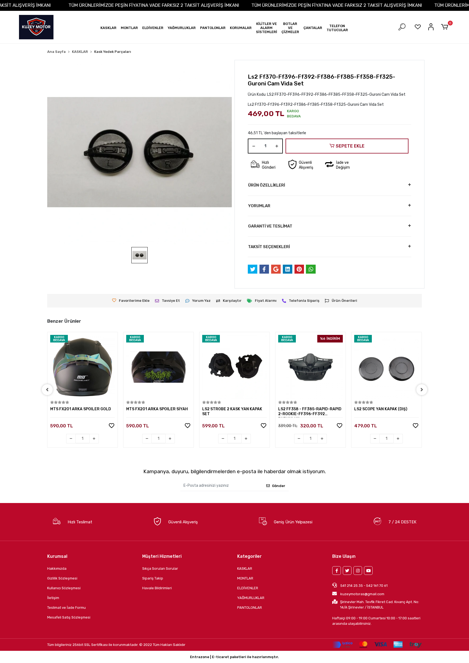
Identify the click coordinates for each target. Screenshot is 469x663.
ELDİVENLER (247, 588)
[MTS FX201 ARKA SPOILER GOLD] (82, 367)
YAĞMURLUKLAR (250, 598)
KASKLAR (244, 568)
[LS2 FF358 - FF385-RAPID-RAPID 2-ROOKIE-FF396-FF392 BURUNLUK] (310, 367)
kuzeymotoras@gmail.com (362, 594)
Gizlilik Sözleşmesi (62, 578)
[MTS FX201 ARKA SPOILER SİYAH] (158, 367)
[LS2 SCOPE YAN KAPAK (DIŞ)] (386, 367)
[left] (47, 390)
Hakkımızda (56, 568)
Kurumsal (57, 556)
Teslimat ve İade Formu (66, 608)
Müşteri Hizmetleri (162, 556)
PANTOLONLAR (249, 608)
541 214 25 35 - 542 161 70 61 (364, 586)
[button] (108, 28)
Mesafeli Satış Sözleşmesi (68, 617)
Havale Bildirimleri (157, 588)
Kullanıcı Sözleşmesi (64, 588)
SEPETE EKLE (350, 146)
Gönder (278, 486)
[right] (422, 390)
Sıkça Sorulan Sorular (160, 568)
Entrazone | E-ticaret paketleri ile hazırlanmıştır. (234, 657)
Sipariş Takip (152, 578)
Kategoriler (249, 556)
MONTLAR (245, 578)
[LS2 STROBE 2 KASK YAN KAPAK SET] (234, 367)
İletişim (53, 598)
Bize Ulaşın (344, 556)
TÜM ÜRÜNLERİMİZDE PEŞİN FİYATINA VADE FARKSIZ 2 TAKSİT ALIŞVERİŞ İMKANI (153, 5)
